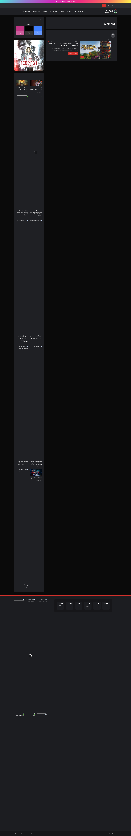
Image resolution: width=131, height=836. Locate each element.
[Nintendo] (88, 606)
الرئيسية (80, 11)
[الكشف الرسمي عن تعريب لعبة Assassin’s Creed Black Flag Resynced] (19, 770)
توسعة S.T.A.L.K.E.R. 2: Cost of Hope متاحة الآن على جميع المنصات (22, 89)
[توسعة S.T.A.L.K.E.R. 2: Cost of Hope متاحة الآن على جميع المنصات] (22, 83)
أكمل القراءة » (73, 53)
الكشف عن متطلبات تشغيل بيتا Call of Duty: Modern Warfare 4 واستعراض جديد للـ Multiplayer (23, 338)
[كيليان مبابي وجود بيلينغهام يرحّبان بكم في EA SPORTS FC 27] (19, 656)
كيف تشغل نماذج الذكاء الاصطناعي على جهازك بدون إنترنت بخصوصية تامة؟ (22, 463)
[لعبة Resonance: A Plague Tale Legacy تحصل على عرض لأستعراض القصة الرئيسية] (30, 656)
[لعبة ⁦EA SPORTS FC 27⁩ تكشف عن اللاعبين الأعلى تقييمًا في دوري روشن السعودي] (22, 152)
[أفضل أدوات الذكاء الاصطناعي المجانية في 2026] (22, 526)
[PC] (78, 606)
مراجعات (62, 11)
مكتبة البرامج (36, 11)
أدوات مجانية (53, 11)
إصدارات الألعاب (25, 11)
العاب (69, 11)
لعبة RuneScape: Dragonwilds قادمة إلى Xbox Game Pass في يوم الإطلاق (36, 337)
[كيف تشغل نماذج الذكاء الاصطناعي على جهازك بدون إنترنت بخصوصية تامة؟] (22, 403)
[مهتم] (111, 11)
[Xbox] (106, 606)
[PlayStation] (97, 606)
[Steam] (69, 606)
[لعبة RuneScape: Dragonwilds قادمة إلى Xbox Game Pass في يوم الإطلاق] (36, 277)
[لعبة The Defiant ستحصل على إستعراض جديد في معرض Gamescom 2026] (36, 403)
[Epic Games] (60, 606)
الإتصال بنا (16, 833)
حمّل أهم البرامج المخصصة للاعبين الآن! (65, 1)
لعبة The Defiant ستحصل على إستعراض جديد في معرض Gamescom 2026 (36, 463)
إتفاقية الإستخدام (31, 833)
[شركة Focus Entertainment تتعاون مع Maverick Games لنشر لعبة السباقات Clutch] (36, 83)
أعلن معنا (44, 11)
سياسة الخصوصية (23, 833)
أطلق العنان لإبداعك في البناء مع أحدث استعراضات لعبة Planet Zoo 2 (36, 212)
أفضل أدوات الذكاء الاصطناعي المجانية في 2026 (23, 586)
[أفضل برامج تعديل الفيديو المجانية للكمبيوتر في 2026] (36, 472)
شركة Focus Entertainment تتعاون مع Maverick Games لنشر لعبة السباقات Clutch (36, 89)
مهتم (76, 41)
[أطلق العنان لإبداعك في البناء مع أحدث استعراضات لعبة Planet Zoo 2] (36, 152)
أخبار (75, 11)
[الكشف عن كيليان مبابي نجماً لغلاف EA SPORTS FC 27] (41, 770)
